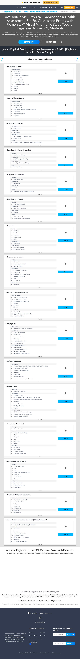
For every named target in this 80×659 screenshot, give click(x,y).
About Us (31, 632)
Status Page (58, 653)
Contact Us (43, 636)
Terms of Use (52, 653)
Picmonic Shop (33, 636)
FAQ (41, 639)
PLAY (66, 81)
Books (21, 12)
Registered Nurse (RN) (9, 12)
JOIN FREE (69, 7)
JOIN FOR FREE (51, 42)
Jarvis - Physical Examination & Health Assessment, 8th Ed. (41, 12)
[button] (40, 572)
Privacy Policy (45, 653)
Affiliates (42, 632)
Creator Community (34, 639)
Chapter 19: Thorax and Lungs (69, 12)
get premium (29, 42)
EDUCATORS (52, 7)
